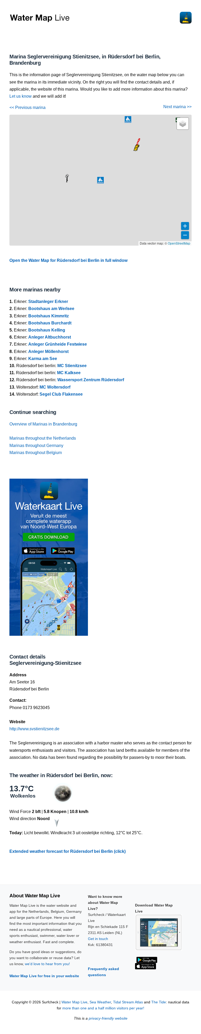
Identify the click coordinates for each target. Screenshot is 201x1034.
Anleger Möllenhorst (48, 351)
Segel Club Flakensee (61, 394)
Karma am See (42, 358)
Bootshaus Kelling (46, 330)
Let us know (20, 96)
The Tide (158, 1002)
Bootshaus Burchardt (49, 323)
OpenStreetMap (179, 243)
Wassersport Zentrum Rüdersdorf (90, 380)
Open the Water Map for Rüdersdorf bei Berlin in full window (68, 260)
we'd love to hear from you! (47, 964)
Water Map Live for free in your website (44, 976)
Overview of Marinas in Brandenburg (43, 424)
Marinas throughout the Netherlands (42, 438)
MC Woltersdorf (55, 387)
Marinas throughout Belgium (35, 452)
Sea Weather (100, 1002)
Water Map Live (74, 1002)
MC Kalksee (69, 373)
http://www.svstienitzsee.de (34, 729)
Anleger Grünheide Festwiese (57, 344)
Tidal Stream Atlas (128, 1002)
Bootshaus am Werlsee (51, 308)
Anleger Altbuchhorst (49, 337)
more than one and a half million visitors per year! (103, 1008)
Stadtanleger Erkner (48, 301)
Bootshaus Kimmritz (48, 316)
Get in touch (98, 939)
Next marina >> (177, 106)
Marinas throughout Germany (36, 445)
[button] (67, 182)
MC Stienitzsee (72, 365)
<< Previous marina (27, 107)
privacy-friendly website (108, 1018)
